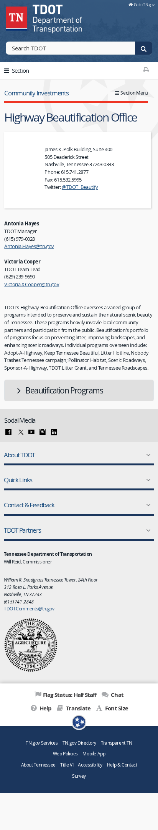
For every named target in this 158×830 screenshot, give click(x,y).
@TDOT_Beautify (80, 186)
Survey (79, 776)
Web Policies (65, 753)
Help (44, 708)
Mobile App (93, 753)
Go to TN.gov (144, 4)
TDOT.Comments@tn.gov (29, 608)
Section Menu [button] (134, 93)
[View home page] (17, 17)
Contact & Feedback (29, 504)
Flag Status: (70, 695)
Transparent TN (116, 743)
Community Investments (36, 92)
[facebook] (8, 432)
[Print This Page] (146, 69)
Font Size (116, 708)
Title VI (66, 765)
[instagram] (42, 432)
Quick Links (18, 479)
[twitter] (20, 432)
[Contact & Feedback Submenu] (146, 505)
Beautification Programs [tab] (64, 390)
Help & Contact (122, 765)
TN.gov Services (42, 743)
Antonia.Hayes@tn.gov (29, 246)
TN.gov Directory (79, 743)
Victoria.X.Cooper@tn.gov (31, 284)
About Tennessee (38, 765)
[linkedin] (54, 432)
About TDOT (19, 454)
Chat (116, 695)
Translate (78, 708)
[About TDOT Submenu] (146, 455)
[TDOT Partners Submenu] (146, 530)
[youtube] (31, 432)
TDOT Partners (22, 530)
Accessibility (90, 765)
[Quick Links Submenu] (146, 480)
